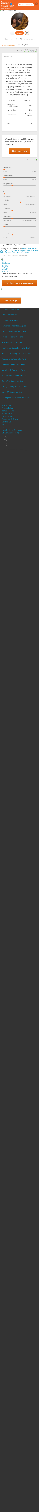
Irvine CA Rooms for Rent (12, 392)
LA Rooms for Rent (9, 315)
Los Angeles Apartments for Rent (15, 397)
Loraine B (5, 265)
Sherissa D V (6, 268)
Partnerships (7, 416)
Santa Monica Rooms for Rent (14, 375)
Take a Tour (6, 405)
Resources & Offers (10, 419)
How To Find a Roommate (12, 430)
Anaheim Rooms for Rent (12, 342)
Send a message (10, 300)
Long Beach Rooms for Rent (13, 370)
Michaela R (6, 264)
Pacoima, (3, 250)
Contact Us (6, 422)
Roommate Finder (9, 45)
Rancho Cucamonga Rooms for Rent (17, 353)
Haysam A (5, 267)
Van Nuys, (16, 252)
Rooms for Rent (8, 413)
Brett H (4, 270)
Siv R (4, 262)
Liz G (4, 260)
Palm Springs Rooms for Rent (14, 331)
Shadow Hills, (25, 250)
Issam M (5, 271)
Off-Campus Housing (10, 433)
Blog (4, 427)
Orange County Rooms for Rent (15, 386)
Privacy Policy (7, 408)
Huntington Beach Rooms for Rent (16, 348)
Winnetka (25, 252)
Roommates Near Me (10, 309)
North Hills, (32, 248)
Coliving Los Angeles (10, 320)
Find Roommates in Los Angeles (19, 283)
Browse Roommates (25, 5)
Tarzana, (8, 252)
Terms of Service (8, 411)
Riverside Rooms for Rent (12, 337)
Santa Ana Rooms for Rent (12, 381)
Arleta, (24, 248)
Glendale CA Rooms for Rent (13, 364)
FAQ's (4, 424)
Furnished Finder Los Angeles (14, 326)
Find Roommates (19, 151)
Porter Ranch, (13, 250)
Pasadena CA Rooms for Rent (14, 359)
